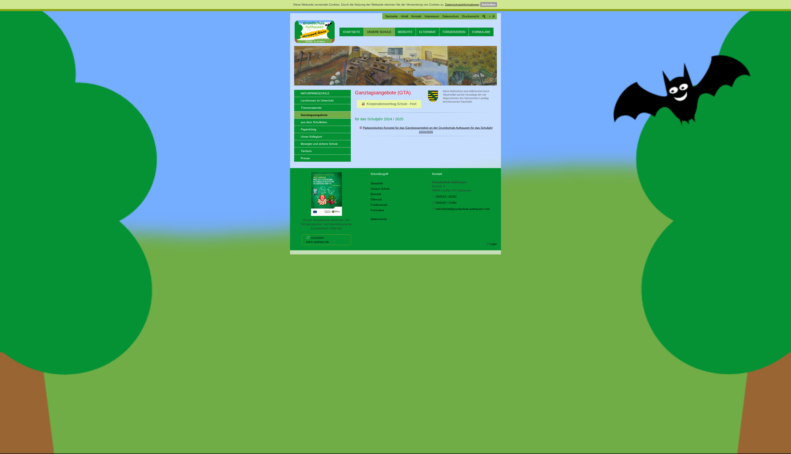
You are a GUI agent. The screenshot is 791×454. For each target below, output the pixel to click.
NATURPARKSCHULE (315, 93)
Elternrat (427, 32)
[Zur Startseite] (314, 31)
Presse (305, 158)
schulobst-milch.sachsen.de (317, 239)
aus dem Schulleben (314, 122)
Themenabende (311, 107)
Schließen (489, 4)
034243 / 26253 (446, 196)
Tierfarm (306, 151)
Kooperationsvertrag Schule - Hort (391, 104)
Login (493, 244)
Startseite (391, 16)
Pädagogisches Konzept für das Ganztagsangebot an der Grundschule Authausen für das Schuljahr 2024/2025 (428, 129)
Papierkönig (308, 129)
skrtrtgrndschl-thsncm (463, 209)
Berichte (405, 32)
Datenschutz (450, 16)
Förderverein (454, 32)
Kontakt (416, 16)
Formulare (481, 32)
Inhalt (404, 16)
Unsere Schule (379, 32)
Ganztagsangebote (314, 115)
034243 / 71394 (446, 202)
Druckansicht (470, 16)
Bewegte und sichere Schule (319, 143)
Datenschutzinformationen (462, 4)
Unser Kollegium (311, 136)
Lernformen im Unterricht (317, 100)
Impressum (432, 16)
